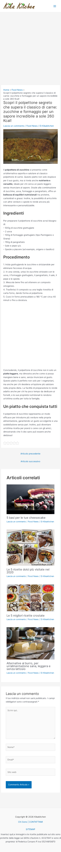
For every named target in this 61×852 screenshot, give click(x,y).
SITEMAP (30, 829)
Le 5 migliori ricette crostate (26, 615)
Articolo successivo (30, 461)
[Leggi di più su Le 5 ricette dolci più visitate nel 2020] (31, 547)
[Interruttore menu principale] (55, 6)
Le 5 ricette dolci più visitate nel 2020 (28, 571)
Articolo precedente (30, 453)
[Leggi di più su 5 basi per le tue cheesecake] (31, 499)
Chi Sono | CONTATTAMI (30, 822)
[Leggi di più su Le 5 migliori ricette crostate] (31, 598)
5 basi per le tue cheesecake (26, 517)
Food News (32, 126)
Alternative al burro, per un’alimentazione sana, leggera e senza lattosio (29, 666)
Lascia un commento (13, 126)
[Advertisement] (30, 53)
